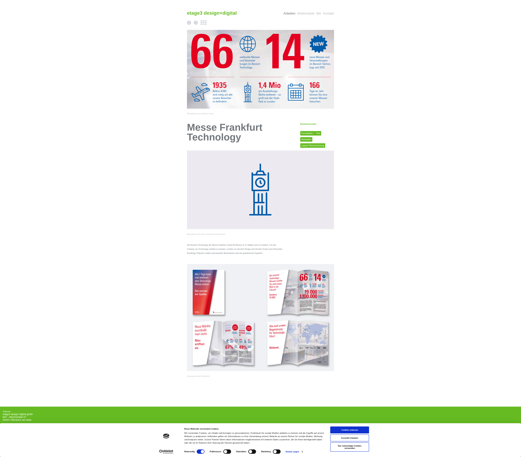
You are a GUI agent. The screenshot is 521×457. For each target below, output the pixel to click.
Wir (318, 13)
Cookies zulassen (349, 430)
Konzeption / (307, 133)
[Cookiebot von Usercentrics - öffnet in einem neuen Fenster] (166, 452)
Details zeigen (292, 451)
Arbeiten (289, 13)
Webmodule (305, 13)
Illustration (306, 139)
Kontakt (328, 13)
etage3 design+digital (212, 13)
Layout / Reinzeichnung (312, 145)
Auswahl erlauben (349, 438)
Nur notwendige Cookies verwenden (349, 447)
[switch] (227, 451)
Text (318, 133)
